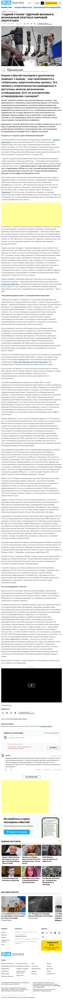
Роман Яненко (34, 918)
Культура (34, 973)
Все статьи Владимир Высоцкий (14, 719)
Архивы (3, 932)
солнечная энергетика (10, 284)
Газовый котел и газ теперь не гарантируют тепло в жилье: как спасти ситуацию (13, 916)
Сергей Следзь (7, 920)
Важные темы (6, 7)
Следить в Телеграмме (18, 832)
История (49, 966)
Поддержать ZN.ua (51, 3)
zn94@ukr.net (35, 939)
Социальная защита (22, 963)
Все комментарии (31, 777)
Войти (38, 3)
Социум (49, 963)
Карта (3, 944)
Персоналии (19, 975)
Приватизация (5, 973)
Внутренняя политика (7, 963)
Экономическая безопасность (20, 972)
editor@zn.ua (18, 943)
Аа (42, 3)
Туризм (49, 971)
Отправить (53, 747)
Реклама (3, 937)
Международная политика (8, 966)
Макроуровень (5, 968)
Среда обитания (36, 968)
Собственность (51, 973)
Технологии (35, 966)
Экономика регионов (7, 976)
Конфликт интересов (22, 968)
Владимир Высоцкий (15, 70)
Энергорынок (5, 971)
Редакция (4, 935)
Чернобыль (5, 192)
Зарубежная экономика (23, 966)
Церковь (34, 971)
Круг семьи (50, 968)
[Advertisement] (31, 213)
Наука (33, 963)
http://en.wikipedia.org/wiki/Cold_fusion (30, 362)
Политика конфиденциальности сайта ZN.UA (13, 995)
